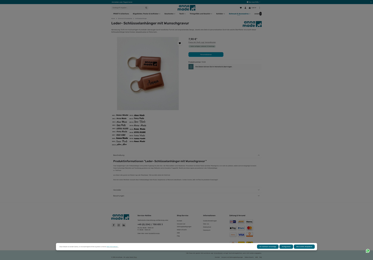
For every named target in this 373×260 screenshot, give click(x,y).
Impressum (206, 230)
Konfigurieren (286, 246)
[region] (147, 92)
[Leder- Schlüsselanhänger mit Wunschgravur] (147, 73)
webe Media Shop (131, 257)
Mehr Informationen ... (113, 246)
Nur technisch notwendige (267, 246)
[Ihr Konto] (245, 8)
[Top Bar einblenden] (260, 8)
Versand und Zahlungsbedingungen (184, 225)
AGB (178, 233)
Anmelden (115, 2)
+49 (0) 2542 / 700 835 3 (150, 224)
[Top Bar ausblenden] (371, 2)
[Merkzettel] (241, 8)
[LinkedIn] (124, 225)
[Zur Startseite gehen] (186, 7)
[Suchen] (146, 8)
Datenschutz (207, 227)
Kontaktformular (154, 233)
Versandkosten (218, 253)
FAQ (178, 236)
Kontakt (179, 221)
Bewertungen (118, 196)
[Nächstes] (260, 14)
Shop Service (182, 215)
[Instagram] (119, 225)
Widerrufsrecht (182, 230)
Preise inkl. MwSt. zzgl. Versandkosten (202, 42)
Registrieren (127, 2)
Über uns (206, 224)
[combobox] (127, 8)
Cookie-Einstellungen (210, 221)
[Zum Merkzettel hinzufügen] (179, 43)
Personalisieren (206, 54)
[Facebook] (114, 225)
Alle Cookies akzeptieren (304, 246)
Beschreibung (118, 155)
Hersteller (117, 190)
